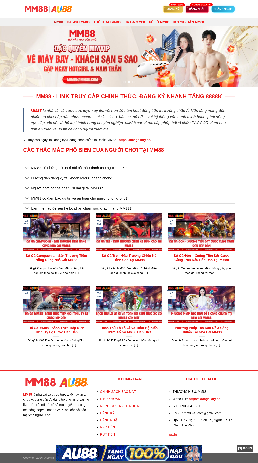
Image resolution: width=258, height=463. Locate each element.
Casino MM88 (78, 22)
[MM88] (48, 9)
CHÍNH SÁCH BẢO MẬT (118, 391)
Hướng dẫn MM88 (188, 22)
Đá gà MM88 (134, 22)
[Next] (247, 56)
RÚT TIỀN (107, 434)
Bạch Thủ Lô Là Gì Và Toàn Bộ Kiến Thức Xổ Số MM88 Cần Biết (129, 330)
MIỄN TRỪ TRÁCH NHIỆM (120, 406)
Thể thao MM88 (107, 22)
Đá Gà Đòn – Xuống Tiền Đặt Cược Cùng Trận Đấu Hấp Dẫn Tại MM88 (201, 258)
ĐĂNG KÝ (107, 413)
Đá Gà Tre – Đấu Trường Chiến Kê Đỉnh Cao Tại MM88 (129, 258)
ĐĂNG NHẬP (110, 420)
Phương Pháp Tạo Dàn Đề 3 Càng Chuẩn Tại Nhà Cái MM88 (201, 330)
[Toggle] (27, 168)
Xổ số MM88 (159, 22)
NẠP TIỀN (107, 427)
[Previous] (10, 56)
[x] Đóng (245, 448)
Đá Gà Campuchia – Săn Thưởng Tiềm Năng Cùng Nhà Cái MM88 (56, 258)
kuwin (172, 434)
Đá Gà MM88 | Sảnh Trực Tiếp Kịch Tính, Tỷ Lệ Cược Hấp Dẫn (56, 330)
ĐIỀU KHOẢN (110, 399)
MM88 (58, 22)
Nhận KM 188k (223, 9)
